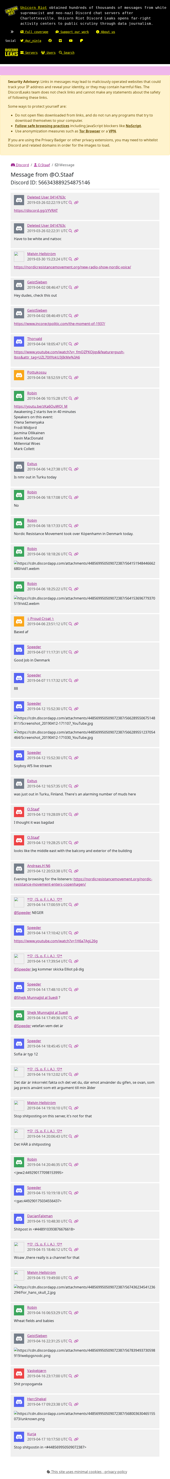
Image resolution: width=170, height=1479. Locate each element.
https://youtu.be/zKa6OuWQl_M (41, 406)
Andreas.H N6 (38, 865)
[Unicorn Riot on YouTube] (71, 40)
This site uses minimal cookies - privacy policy (88, 1471)
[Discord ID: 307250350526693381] (19, 868)
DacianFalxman (40, 1215)
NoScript (133, 125)
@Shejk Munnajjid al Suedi (36, 997)
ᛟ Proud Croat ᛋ (40, 618)
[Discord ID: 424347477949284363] (19, 621)
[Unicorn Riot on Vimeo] (60, 40)
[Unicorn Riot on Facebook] (50, 40)
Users (50, 52)
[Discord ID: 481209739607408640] (19, 1218)
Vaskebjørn (36, 1370)
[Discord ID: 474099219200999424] (19, 811)
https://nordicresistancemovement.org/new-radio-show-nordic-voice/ (72, 267)
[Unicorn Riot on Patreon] (81, 40)
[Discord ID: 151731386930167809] (19, 1373)
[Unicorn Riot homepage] (11, 11)
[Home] (11, 52)
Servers (30, 52)
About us (107, 32)
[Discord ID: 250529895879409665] (19, 1401)
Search (68, 52)
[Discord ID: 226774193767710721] (19, 284)
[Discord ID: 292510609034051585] (19, 341)
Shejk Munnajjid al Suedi (47, 1012)
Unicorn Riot (33, 8)
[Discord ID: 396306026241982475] (19, 649)
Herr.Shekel (36, 1399)
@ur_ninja (32, 40)
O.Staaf (43, 164)
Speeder (34, 646)
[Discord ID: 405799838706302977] (19, 1015)
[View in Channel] (70, 202)
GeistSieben (37, 282)
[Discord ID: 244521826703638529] (19, 902)
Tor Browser (89, 131)
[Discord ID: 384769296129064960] (19, 1436)
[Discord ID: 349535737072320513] (19, 256)
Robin (32, 393)
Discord (22, 164)
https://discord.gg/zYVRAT (36, 210)
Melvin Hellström (41, 253)
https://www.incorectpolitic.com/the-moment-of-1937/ (59, 323)
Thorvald (34, 338)
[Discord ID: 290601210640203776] (19, 466)
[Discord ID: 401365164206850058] (19, 375)
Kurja (31, 1433)
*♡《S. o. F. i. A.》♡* (44, 899)
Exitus (32, 463)
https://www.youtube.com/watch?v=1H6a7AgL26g (56, 940)
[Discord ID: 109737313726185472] (19, 395)
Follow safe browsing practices (42, 125)
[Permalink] (76, 202)
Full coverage (35, 32)
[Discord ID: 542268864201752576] (19, 199)
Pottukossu (36, 372)
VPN (112, 131)
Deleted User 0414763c (46, 197)
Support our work (74, 32)
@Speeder (22, 912)
